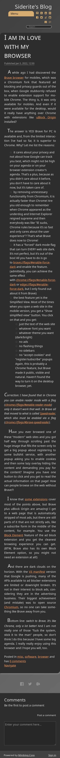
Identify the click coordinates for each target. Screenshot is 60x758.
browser (43, 657)
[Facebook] (37, 18)
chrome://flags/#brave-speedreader (27, 422)
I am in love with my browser (22, 46)
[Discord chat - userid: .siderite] (37, 13)
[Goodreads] (45, 22)
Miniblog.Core (26, 755)
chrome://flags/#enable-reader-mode (28, 405)
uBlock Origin (46, 117)
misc (20, 657)
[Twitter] (41, 18)
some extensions (36, 499)
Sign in (52, 755)
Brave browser (14, 78)
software (30, 657)
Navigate (10, 665)
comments (18, 661)
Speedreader (47, 413)
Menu (14, 14)
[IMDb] (50, 13)
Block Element (13, 535)
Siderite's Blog (33, 6)
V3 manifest (37, 572)
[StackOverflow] (45, 18)
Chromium (11, 607)
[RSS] (41, 13)
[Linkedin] (45, 13)
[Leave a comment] (50, 22)
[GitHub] (50, 18)
